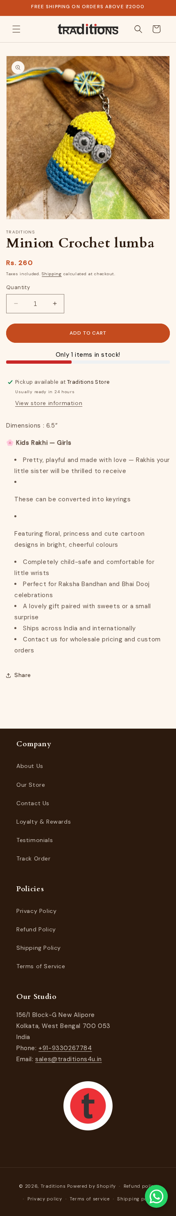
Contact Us (33, 803)
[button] (16, 29)
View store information (48, 403)
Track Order (33, 858)
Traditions (53, 1186)
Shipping (52, 273)
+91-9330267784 (65, 1048)
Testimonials (34, 840)
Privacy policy (44, 1199)
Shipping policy (136, 1199)
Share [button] (22, 675)
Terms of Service (40, 966)
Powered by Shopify (91, 1186)
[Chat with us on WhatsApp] (156, 1196)
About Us (29, 766)
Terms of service (89, 1199)
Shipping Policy (38, 947)
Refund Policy (36, 929)
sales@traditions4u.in (68, 1059)
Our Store (30, 784)
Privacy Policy (36, 911)
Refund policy (140, 1186)
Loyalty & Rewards (43, 821)
